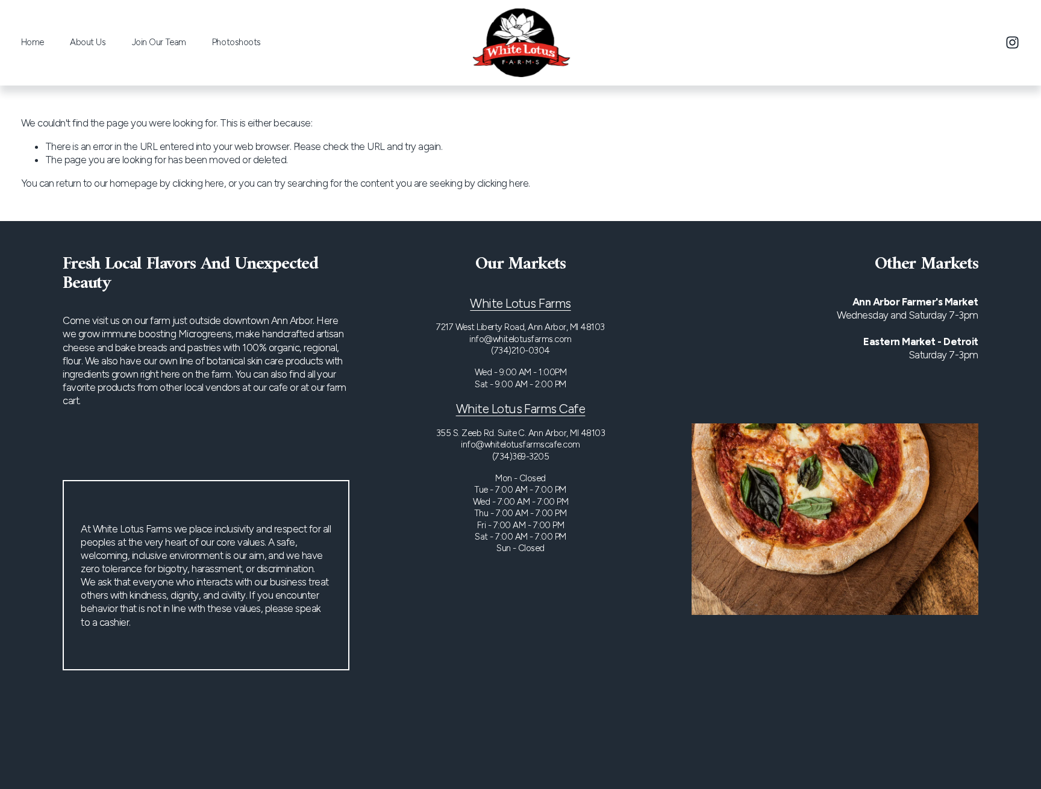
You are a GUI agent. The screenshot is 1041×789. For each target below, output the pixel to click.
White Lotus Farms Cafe (521, 408)
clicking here (198, 183)
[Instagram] (1012, 42)
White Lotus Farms (520, 303)
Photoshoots (236, 42)
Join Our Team (159, 42)
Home (32, 42)
